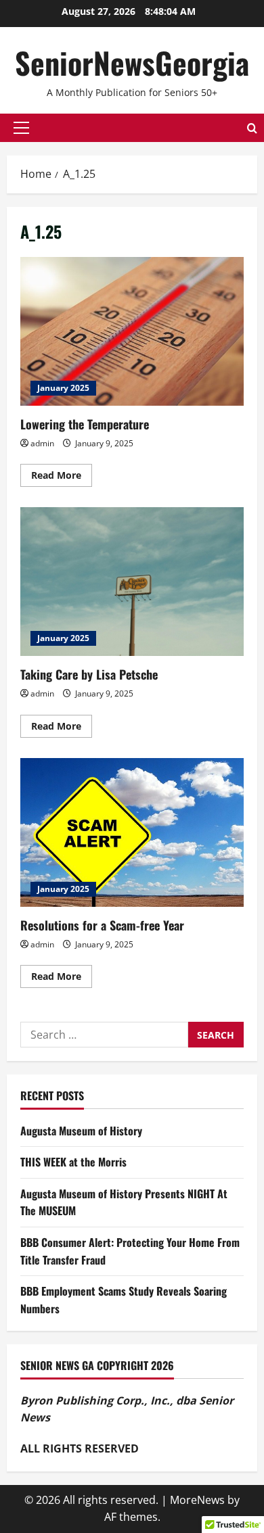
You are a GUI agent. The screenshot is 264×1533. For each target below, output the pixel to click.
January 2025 (63, 388)
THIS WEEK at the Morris (73, 1162)
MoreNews (197, 1499)
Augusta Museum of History (81, 1131)
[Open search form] (252, 128)
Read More (61, 477)
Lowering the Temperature (132, 331)
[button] (21, 128)
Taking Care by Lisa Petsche (132, 581)
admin (42, 443)
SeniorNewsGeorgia (132, 63)
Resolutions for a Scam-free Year (132, 832)
